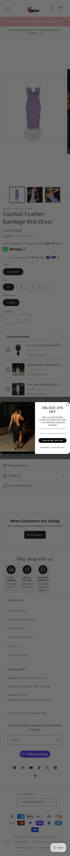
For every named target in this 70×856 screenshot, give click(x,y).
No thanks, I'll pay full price (52, 447)
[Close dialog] (67, 404)
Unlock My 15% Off (52, 440)
